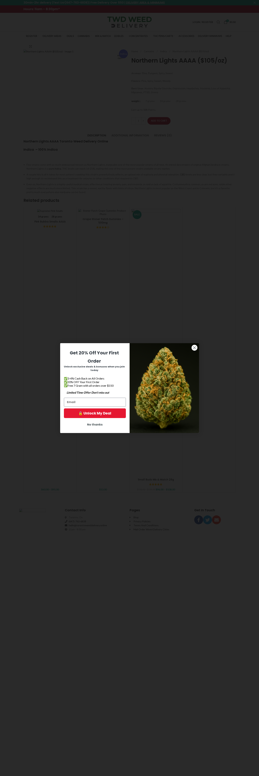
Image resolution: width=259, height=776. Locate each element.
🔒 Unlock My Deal (94, 413)
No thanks (95, 424)
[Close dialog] (194, 348)
